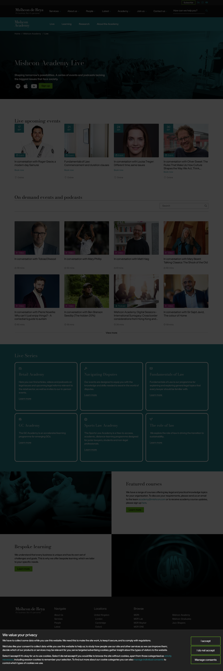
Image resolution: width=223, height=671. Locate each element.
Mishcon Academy (32, 33)
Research (84, 24)
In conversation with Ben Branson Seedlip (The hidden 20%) (83, 313)
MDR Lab (138, 618)
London (99, 618)
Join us (141, 11)
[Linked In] (198, 2)
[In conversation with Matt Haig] (136, 238)
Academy (123, 11)
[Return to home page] (29, 11)
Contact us (159, 11)
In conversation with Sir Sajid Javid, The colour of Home (184, 313)
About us (72, 11)
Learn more (25, 398)
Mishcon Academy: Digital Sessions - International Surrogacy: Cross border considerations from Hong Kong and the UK (135, 317)
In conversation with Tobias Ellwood (35, 259)
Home (17, 33)
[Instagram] (202, 2)
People (89, 11)
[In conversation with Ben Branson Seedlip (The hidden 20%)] (86, 291)
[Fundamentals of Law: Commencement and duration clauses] (86, 140)
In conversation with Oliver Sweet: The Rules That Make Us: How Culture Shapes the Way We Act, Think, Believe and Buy (186, 166)
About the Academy (107, 24)
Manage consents (206, 660)
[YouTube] (206, 2)
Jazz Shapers (178, 622)
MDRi (136, 614)
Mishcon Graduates (181, 618)
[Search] (206, 11)
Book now (19, 170)
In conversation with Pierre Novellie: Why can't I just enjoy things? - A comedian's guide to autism (35, 315)
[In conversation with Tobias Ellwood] (37, 238)
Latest (105, 11)
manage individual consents (149, 659)
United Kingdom (101, 614)
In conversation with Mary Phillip (83, 259)
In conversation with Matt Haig (131, 259)
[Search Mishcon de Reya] (190, 11)
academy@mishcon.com (152, 499)
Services (54, 11)
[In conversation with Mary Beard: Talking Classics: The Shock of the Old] (186, 238)
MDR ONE (139, 626)
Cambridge (100, 622)
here (144, 503)
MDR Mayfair (140, 622)
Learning (67, 24)
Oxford (98, 626)
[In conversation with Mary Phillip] (86, 238)
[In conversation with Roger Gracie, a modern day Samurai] (37, 140)
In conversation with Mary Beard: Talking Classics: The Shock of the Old (186, 260)
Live (52, 24)
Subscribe (188, 2)
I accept (206, 641)
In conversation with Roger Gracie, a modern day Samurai (35, 163)
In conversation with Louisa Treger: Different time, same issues (134, 163)
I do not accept (206, 650)
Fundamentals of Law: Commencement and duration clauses (86, 163)
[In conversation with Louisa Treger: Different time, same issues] (136, 140)
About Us (58, 614)
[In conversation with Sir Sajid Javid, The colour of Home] (186, 291)
